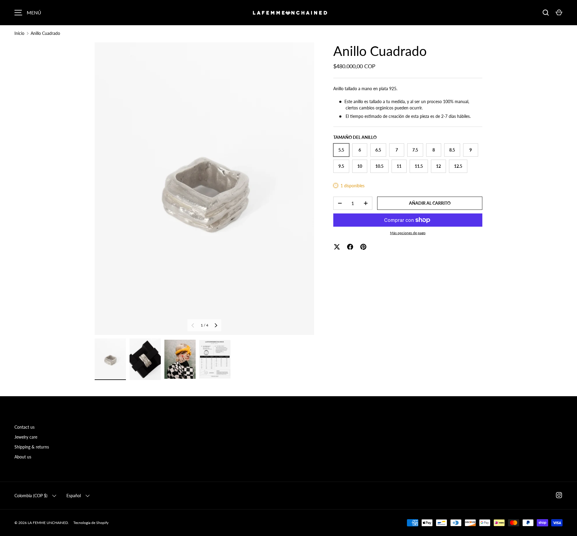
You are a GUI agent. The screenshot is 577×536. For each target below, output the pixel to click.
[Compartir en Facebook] (350, 246)
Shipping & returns (31, 446)
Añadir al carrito (429, 203)
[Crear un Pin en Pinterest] (363, 246)
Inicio (19, 33)
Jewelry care (25, 437)
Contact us (24, 427)
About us (22, 456)
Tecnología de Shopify (90, 522)
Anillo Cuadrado (45, 33)
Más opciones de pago (408, 233)
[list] (204, 188)
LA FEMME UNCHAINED (48, 522)
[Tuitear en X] (336, 246)
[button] (559, 12)
